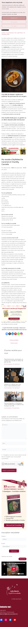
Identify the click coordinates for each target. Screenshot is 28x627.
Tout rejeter (14, 26)
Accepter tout (14, 18)
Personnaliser (14, 22)
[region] (14, 14)
